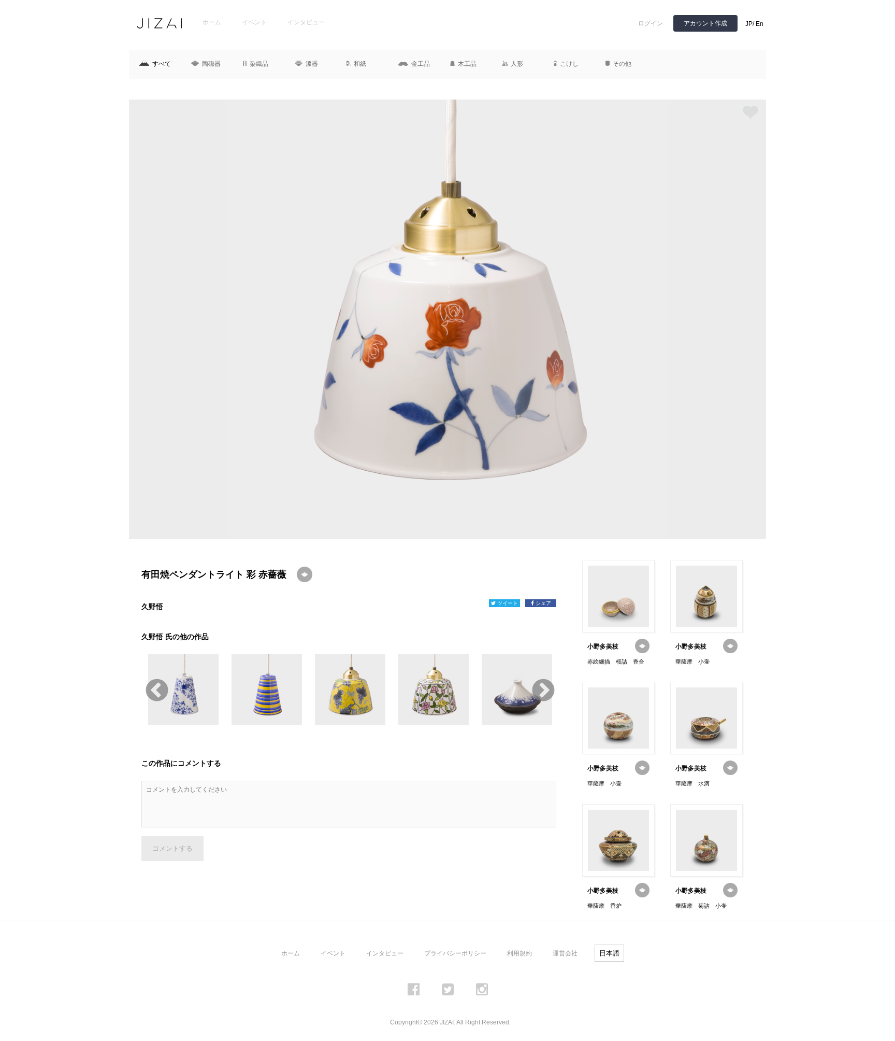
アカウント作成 (705, 23)
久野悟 (152, 606)
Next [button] (542, 689)
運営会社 (565, 953)
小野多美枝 (602, 646)
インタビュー (306, 22)
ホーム (212, 22)
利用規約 (519, 953)
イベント (254, 22)
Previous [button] (155, 689)
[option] (447, 319)
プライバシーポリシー (455, 953)
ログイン (650, 23)
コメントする (172, 848)
